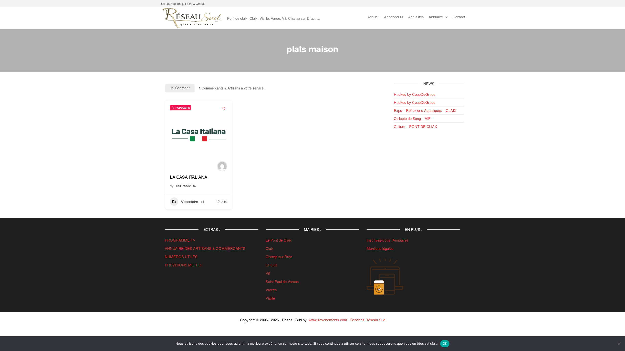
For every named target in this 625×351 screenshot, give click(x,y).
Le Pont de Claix (279, 240)
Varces (271, 289)
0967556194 (186, 186)
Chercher (182, 87)
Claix (270, 248)
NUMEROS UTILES (181, 256)
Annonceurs (393, 16)
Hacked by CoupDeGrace (414, 94)
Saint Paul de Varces (282, 281)
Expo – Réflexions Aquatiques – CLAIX (425, 110)
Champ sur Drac (279, 256)
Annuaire (436, 16)
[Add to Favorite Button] (223, 109)
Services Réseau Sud (367, 319)
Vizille (270, 298)
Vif (268, 273)
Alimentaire (189, 201)
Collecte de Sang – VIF (412, 118)
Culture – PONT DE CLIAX (415, 126)
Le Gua (272, 264)
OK (445, 343)
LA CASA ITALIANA (188, 177)
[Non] (618, 343)
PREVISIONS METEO (183, 264)
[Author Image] (222, 166)
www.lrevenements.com (328, 319)
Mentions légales (380, 248)
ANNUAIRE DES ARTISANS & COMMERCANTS (205, 248)
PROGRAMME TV (180, 240)
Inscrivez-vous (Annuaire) (387, 240)
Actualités (416, 16)
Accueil (373, 16)
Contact (459, 16)
